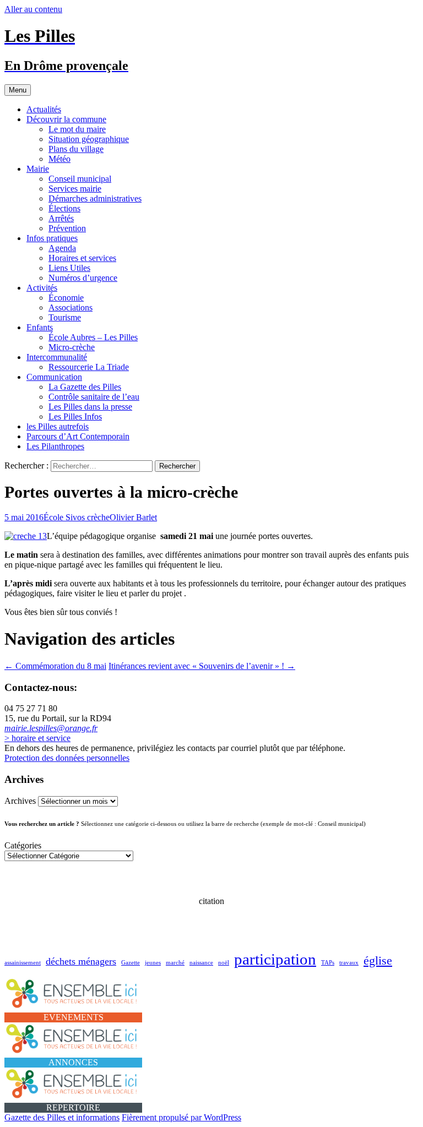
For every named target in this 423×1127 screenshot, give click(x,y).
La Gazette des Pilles (84, 386)
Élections (64, 208)
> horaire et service (37, 738)
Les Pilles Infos (75, 416)
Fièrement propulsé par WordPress (181, 1117)
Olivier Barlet (133, 517)
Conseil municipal (79, 178)
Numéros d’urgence (82, 277)
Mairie (37, 168)
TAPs (327, 963)
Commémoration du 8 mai (55, 666)
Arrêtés (61, 218)
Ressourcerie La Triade (88, 367)
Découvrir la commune (66, 119)
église (378, 960)
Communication (54, 377)
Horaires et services (82, 258)
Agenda (62, 248)
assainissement (22, 963)
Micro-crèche (71, 347)
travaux (349, 963)
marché (175, 963)
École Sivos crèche (77, 517)
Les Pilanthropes (55, 446)
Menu (17, 90)
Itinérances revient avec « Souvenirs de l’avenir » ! (202, 666)
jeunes (153, 963)
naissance (201, 963)
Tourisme (64, 317)
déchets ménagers (81, 961)
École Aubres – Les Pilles (93, 337)
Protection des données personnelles (66, 758)
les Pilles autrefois (57, 426)
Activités (41, 287)
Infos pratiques (52, 238)
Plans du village (76, 149)
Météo (59, 159)
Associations (70, 307)
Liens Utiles (69, 268)
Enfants (39, 327)
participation (275, 959)
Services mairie (74, 188)
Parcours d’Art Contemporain (77, 436)
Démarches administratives (95, 198)
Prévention (67, 228)
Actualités (43, 109)
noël (223, 963)
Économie (66, 297)
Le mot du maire (77, 129)
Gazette (130, 963)
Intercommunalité (56, 357)
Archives (20, 800)
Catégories (22, 845)
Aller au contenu (33, 9)
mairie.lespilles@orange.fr (50, 728)
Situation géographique (88, 139)
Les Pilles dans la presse (90, 406)
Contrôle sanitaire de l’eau (93, 396)
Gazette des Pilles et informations (62, 1117)
